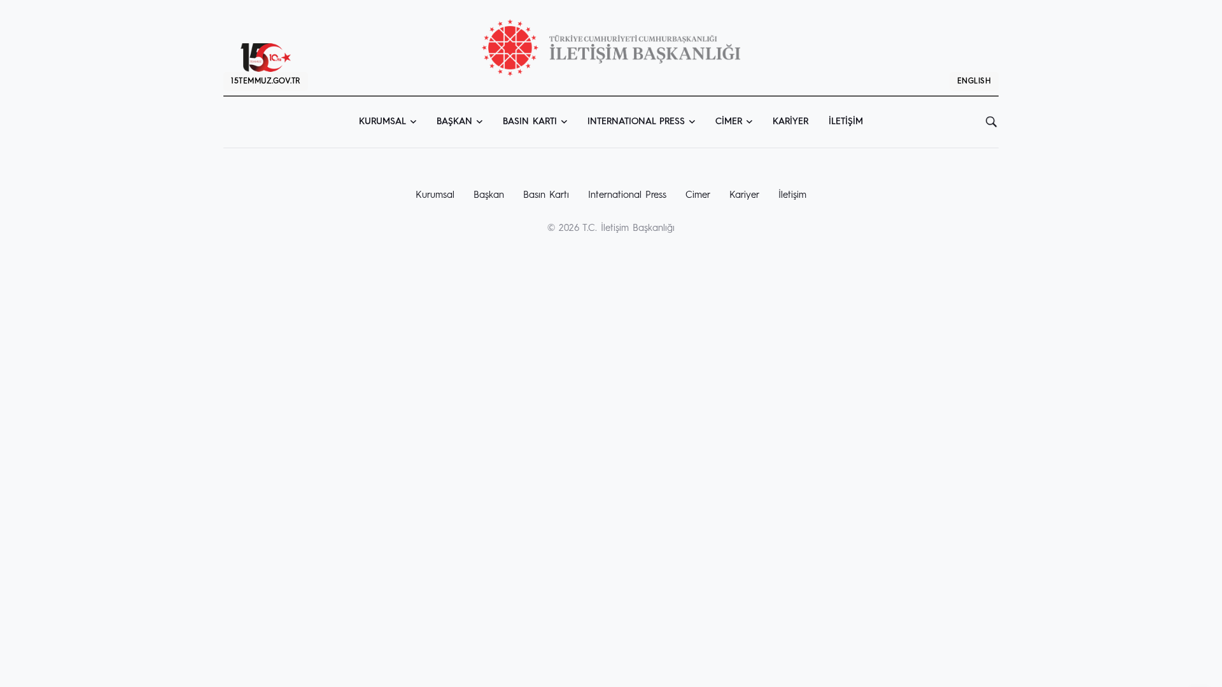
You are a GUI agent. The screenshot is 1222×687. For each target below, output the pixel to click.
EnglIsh (974, 81)
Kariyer (790, 121)
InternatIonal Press (636, 121)
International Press (627, 195)
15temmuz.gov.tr (265, 81)
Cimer (728, 121)
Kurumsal (382, 121)
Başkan (454, 121)
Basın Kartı (530, 121)
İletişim (846, 121)
